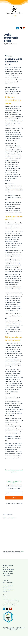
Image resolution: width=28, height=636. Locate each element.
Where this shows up (8, 589)
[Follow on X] (21, 28)
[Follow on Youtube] (24, 28)
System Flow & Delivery (9, 605)
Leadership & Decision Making (11, 601)
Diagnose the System (8, 569)
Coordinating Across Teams (10, 599)
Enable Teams (6, 575)
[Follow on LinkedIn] (17, 28)
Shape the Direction (8, 571)
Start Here (5, 567)
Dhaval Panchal (11, 44)
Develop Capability (8, 573)
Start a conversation (8, 582)
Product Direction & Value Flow (11, 603)
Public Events (6, 591)
